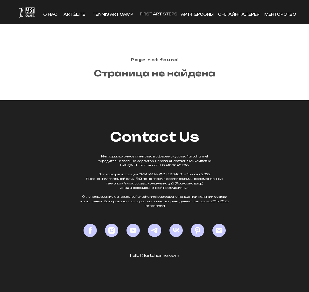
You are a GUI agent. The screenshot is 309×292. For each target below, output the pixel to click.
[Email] (219, 230)
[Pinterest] (197, 230)
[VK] (176, 230)
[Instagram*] (111, 230)
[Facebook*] (90, 230)
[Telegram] (154, 230)
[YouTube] (133, 230)
